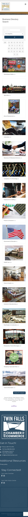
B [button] (11, 42)
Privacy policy (3, 464)
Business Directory (8, 397)
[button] (19, 393)
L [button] (22, 45)
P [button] (17, 48)
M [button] (8, 48)
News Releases (16, 397)
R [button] (22, 48)
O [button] (14, 48)
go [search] (14, 37)
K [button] (19, 45)
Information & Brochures (12, 400)
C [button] (14, 42)
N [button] (11, 48)
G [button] (9, 45)
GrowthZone (18, 514)
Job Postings (17, 398)
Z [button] (17, 54)
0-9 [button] (5, 42)
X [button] (22, 51)
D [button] (17, 42)
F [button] (22, 42)
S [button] (8, 51)
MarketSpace (11, 398)
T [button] (11, 51)
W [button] (19, 51)
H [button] (12, 45)
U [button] (14, 51)
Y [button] (14, 54)
